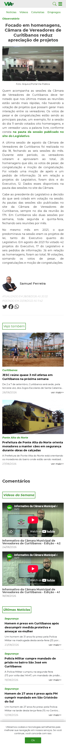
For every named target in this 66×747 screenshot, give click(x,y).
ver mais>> (57, 392)
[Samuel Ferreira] (10, 283)
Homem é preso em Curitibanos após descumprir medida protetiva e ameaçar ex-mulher (32, 627)
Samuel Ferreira (33, 283)
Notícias (11, 12)
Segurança (12, 618)
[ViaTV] (9, 3)
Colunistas (37, 12)
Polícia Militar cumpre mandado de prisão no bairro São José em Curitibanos (30, 662)
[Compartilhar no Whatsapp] (16, 307)
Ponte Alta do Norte (15, 437)
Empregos (54, 12)
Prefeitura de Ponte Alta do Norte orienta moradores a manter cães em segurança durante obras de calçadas (32, 446)
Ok (33, 740)
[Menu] (60, 3)
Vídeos (23, 12)
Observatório (10, 18)
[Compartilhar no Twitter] (4, 307)
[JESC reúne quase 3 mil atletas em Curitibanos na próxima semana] (33, 349)
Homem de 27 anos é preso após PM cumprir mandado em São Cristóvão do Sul (31, 697)
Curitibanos (9, 370)
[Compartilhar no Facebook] (10, 307)
